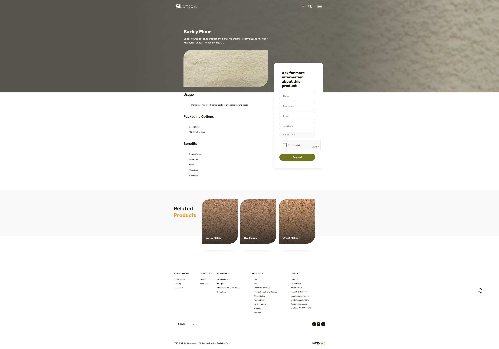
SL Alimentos (222, 279)
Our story (177, 284)
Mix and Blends (260, 304)
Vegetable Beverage (262, 288)
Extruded (257, 313)
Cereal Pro (221, 292)
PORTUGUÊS (183, 332)
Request (297, 157)
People (202, 279)
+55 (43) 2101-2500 (299, 292)
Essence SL (178, 288)
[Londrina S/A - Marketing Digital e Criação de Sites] (319, 343)
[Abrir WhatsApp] (492, 342)
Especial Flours (260, 300)
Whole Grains (259, 296)
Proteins (257, 309)
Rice (255, 284)
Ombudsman (296, 284)
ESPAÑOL (182, 328)
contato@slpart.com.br (300, 296)
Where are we (296, 288)
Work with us (204, 284)
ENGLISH (182, 324)
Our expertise (179, 279)
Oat (255, 279)
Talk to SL (295, 279)
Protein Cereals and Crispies (265, 292)
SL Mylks (220, 284)
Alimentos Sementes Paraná (229, 288)
